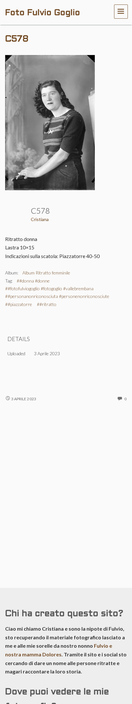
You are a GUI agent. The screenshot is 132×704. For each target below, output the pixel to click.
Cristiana (40, 219)
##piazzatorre (18, 304)
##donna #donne (33, 280)
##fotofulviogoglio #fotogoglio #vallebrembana (49, 288)
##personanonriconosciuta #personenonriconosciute (57, 296)
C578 (17, 39)
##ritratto (46, 304)
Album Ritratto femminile (46, 272)
